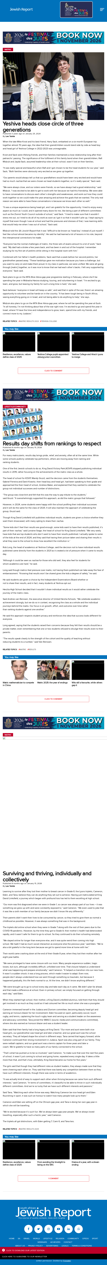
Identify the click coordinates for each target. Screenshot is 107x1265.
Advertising (52, 1245)
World (36, 1238)
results (32, 649)
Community (73, 1238)
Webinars (42, 1242)
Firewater (67, 1260)
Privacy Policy (35, 1245)
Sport (95, 1238)
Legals (65, 1245)
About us (20, 1245)
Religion (60, 1238)
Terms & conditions (82, 1245)
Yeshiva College (49, 321)
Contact (68, 1242)
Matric (23, 649)
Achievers (55, 1242)
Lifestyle (47, 1238)
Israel (27, 1238)
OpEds (85, 1238)
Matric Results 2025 (29, 1129)
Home (11, 1238)
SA (19, 1238)
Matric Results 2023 (29, 321)
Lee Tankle (10, 136)
